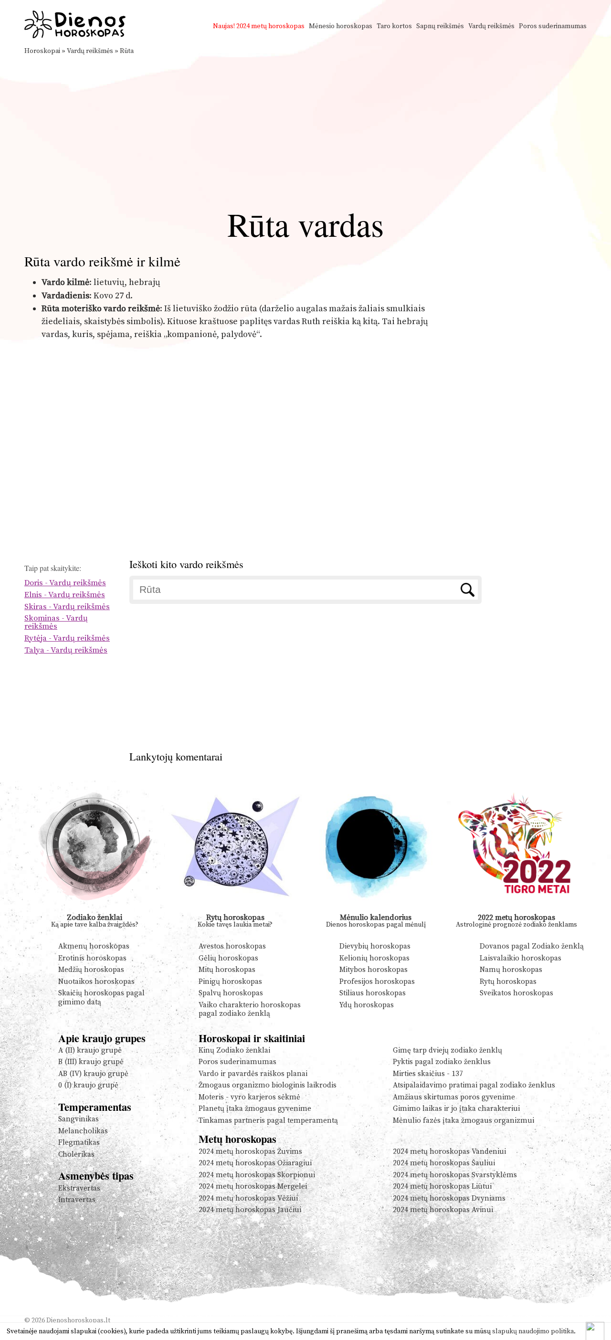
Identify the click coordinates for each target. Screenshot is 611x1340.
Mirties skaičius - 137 (428, 1073)
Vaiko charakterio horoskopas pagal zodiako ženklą (250, 1009)
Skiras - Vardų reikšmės (67, 607)
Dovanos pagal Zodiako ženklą (532, 946)
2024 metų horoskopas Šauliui (444, 1163)
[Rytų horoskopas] (235, 910)
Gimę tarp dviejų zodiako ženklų (447, 1050)
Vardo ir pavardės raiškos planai (253, 1073)
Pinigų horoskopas (230, 981)
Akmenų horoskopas (93, 946)
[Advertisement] (305, 128)
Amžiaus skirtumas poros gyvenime (454, 1097)
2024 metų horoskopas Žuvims (250, 1151)
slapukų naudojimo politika (533, 1331)
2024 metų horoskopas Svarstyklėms (455, 1175)
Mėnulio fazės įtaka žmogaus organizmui (463, 1120)
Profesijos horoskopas (377, 981)
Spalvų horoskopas (231, 993)
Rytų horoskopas (235, 917)
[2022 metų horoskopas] (516, 910)
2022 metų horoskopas (516, 917)
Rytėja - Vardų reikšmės (67, 638)
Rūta (127, 51)
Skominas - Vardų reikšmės (56, 622)
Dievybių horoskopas (375, 946)
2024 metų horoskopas (270, 26)
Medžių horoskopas (91, 969)
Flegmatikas (79, 1142)
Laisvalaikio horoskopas (520, 958)
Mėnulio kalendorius (375, 917)
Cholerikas (76, 1154)
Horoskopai (42, 51)
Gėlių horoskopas (228, 958)
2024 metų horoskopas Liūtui (442, 1186)
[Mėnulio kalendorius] (376, 910)
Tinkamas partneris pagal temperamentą (268, 1120)
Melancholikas (83, 1131)
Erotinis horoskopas (92, 958)
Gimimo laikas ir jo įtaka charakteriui (456, 1108)
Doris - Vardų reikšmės (65, 583)
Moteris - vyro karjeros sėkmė (249, 1097)
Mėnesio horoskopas (340, 26)
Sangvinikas (78, 1119)
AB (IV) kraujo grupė (93, 1073)
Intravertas (76, 1199)
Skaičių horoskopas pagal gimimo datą (101, 997)
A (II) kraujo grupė (90, 1050)
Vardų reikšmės (491, 26)
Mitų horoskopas (227, 969)
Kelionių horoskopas (374, 958)
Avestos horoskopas (232, 946)
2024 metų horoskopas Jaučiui (250, 1209)
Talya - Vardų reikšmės (65, 650)
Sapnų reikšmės (440, 26)
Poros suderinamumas (553, 26)
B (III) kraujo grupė (91, 1061)
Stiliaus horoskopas (372, 993)
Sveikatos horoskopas (516, 993)
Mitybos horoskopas (373, 969)
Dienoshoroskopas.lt (78, 1320)
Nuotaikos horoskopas (96, 981)
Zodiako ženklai (94, 917)
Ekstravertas (79, 1188)
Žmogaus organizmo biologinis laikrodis (268, 1085)
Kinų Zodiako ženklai (234, 1050)
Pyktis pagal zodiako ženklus (442, 1061)
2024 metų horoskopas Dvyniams (449, 1198)
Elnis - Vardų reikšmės (64, 595)
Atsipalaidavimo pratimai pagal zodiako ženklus (474, 1085)
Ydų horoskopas (366, 1005)
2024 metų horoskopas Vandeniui (449, 1151)
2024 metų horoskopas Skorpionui (257, 1175)
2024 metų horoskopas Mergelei (253, 1186)
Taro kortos (394, 26)
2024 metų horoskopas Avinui (443, 1209)
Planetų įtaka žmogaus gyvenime (255, 1108)
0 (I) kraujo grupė (88, 1085)
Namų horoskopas (511, 969)
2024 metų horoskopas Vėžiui (248, 1198)
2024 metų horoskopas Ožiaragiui (255, 1163)
